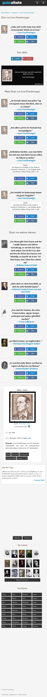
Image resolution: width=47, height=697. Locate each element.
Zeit (3, 602)
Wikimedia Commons (25, 423)
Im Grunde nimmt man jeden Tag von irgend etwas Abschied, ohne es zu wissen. (25, 103)
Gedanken (15, 622)
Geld (3, 626)
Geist (34, 614)
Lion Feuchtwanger (27, 32)
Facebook (5, 694)
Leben (4, 594)
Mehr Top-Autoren (22, 580)
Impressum (13, 694)
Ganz (24, 606)
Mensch (25, 594)
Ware (14, 618)
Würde (4, 618)
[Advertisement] (23, 510)
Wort (34, 622)
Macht (35, 598)
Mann (8, 454)
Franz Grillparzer (26, 321)
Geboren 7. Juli (22, 458)
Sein (13, 594)
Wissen (35, 618)
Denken (35, 626)
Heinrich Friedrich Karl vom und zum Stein (26, 290)
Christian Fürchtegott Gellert (26, 343)
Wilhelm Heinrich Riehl (27, 265)
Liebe (35, 594)
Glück (4, 606)
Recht (24, 614)
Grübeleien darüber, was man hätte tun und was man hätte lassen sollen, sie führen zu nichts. (25, 154)
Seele (4, 614)
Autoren (17, 538)
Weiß (14, 626)
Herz (13, 614)
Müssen (25, 618)
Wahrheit (25, 602)
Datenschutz (23, 694)
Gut (13, 606)
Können (14, 610)
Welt (3, 598)
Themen (27, 538)
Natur (24, 610)
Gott (24, 598)
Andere (14, 602)
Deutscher (15, 454)
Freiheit (25, 622)
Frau (34, 610)
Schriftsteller (24, 454)
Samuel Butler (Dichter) (27, 368)
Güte (3, 610)
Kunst (4, 622)
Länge (25, 626)
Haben (14, 598)
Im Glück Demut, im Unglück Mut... (25, 341)
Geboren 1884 (11, 458)
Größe (35, 602)
